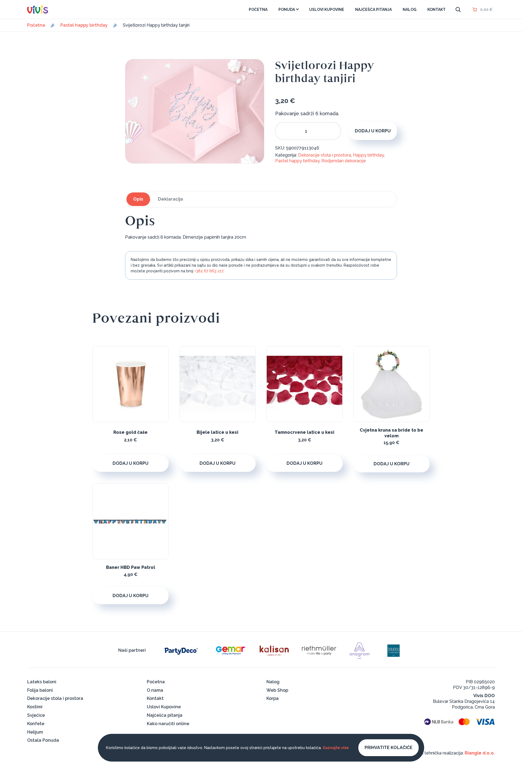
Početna (36, 25)
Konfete (35, 723)
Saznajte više (336, 748)
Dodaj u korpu (373, 130)
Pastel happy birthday (84, 25)
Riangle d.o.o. (480, 753)
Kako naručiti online (168, 723)
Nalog (272, 681)
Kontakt (155, 698)
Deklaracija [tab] (170, 199)
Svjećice (36, 715)
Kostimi (34, 706)
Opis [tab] (138, 199)
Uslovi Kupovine (164, 706)
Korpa (272, 698)
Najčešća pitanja (164, 715)
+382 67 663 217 (208, 271)
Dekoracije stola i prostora (324, 155)
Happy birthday (368, 155)
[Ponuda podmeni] (297, 9)
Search (458, 10)
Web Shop (277, 690)
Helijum (35, 732)
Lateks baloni (41, 681)
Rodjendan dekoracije (343, 160)
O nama (155, 690)
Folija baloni (40, 690)
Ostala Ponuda (43, 740)
